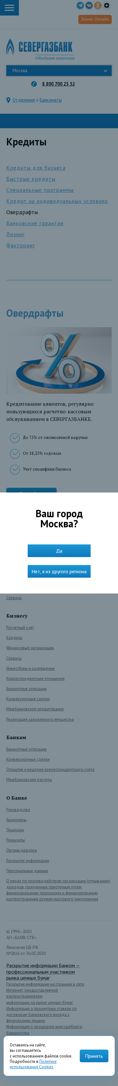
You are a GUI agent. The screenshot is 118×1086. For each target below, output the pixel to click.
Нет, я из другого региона (59, 571)
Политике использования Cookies (33, 1064)
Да (59, 551)
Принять (94, 1056)
